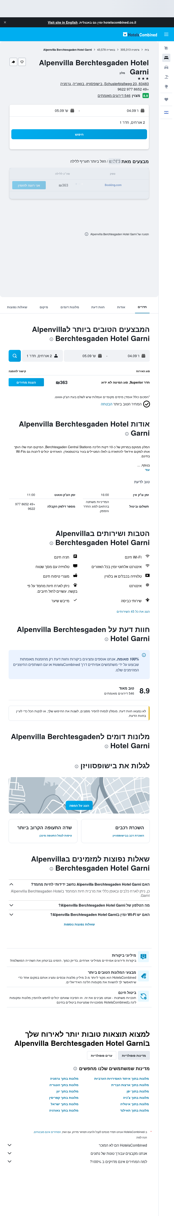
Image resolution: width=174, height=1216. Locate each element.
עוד (147, 469)
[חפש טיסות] (166, 48)
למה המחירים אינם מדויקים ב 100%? (118, 1161)
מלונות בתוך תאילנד (134, 1110)
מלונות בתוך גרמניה (64, 1078)
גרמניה (135, 49)
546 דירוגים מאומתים (114, 95)
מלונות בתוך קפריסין (63, 1097)
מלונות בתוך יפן (138, 1091)
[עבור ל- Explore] (166, 86)
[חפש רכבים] (166, 67)
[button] (5, 22)
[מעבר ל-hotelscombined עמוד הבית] (140, 34)
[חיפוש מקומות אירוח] (166, 57)
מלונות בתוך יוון (67, 1091)
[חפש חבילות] (166, 76)
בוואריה (110, 49)
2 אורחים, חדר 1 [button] (132, 122)
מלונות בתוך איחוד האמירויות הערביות (121, 1078)
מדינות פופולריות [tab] (134, 1055)
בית (147, 49)
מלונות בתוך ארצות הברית (130, 1084)
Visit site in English (63, 22)
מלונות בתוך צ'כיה (136, 1097)
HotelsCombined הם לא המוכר (123, 1145)
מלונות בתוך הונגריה (63, 1084)
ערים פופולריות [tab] (101, 1055)
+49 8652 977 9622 (133, 89)
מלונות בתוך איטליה (134, 1104)
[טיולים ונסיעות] (166, 99)
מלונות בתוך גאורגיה (63, 1110)
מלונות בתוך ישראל (64, 1104)
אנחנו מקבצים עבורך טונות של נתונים (119, 1153)
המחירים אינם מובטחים (47, 1132)
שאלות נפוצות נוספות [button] (79, 924)
